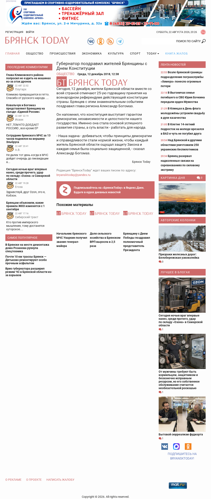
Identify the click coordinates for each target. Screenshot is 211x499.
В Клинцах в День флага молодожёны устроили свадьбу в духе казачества (183, 113)
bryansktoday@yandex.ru (73, 175)
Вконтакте (164, 446)
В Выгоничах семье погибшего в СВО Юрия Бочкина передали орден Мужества (183, 97)
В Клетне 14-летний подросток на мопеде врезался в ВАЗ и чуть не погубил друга (182, 129)
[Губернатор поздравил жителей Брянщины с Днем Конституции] (105, 81)
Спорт (135, 53)
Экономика (92, 53)
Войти (30, 32)
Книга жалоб (176, 53)
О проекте (34, 479)
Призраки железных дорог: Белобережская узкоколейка (179, 256)
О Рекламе (13, 479)
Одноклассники (188, 446)
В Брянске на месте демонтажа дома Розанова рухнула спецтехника (27, 248)
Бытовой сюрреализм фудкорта (181, 434)
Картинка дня (173, 177)
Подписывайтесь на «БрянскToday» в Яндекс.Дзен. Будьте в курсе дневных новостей (109, 190)
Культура (116, 53)
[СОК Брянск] (105, 13)
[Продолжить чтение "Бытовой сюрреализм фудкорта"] (182, 414)
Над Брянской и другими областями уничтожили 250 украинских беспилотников (181, 144)
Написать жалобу (60, 479)
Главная (12, 53)
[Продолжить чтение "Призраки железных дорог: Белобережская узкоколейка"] (182, 239)
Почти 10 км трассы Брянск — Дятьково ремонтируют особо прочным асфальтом (26, 260)
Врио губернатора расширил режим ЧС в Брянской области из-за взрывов (28, 272)
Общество (34, 53)
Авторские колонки (178, 220)
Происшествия (63, 53)
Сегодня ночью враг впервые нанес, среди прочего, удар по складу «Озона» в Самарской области (181, 320)
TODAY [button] (152, 53)
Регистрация (14, 32)
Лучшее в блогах (175, 272)
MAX (176, 446)
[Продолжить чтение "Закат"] (182, 198)
